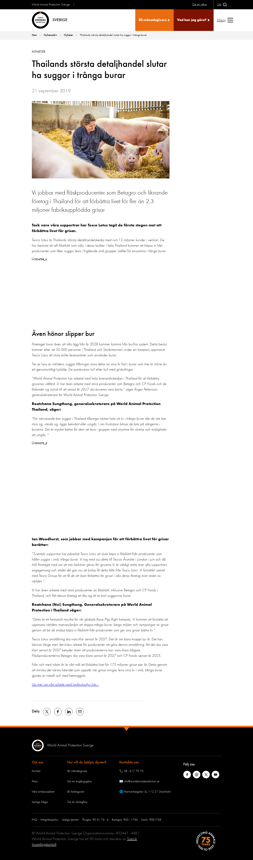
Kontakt (36, 771)
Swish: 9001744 (151, 819)
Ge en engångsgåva (79, 781)
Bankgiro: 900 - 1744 (125, 819)
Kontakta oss (129, 762)
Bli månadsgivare (77, 771)
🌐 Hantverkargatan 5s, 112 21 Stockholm (145, 791)
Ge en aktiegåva (77, 802)
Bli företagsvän (75, 791)
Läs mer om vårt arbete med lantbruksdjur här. (65, 684)
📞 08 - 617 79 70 (131, 771)
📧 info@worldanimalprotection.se (139, 781)
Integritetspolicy (49, 819)
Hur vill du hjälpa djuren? (87, 762)
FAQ (34, 819)
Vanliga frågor (40, 802)
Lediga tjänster (70, 819)
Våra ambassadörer (43, 791)
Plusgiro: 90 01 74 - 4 (95, 819)
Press (35, 781)
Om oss (37, 762)
